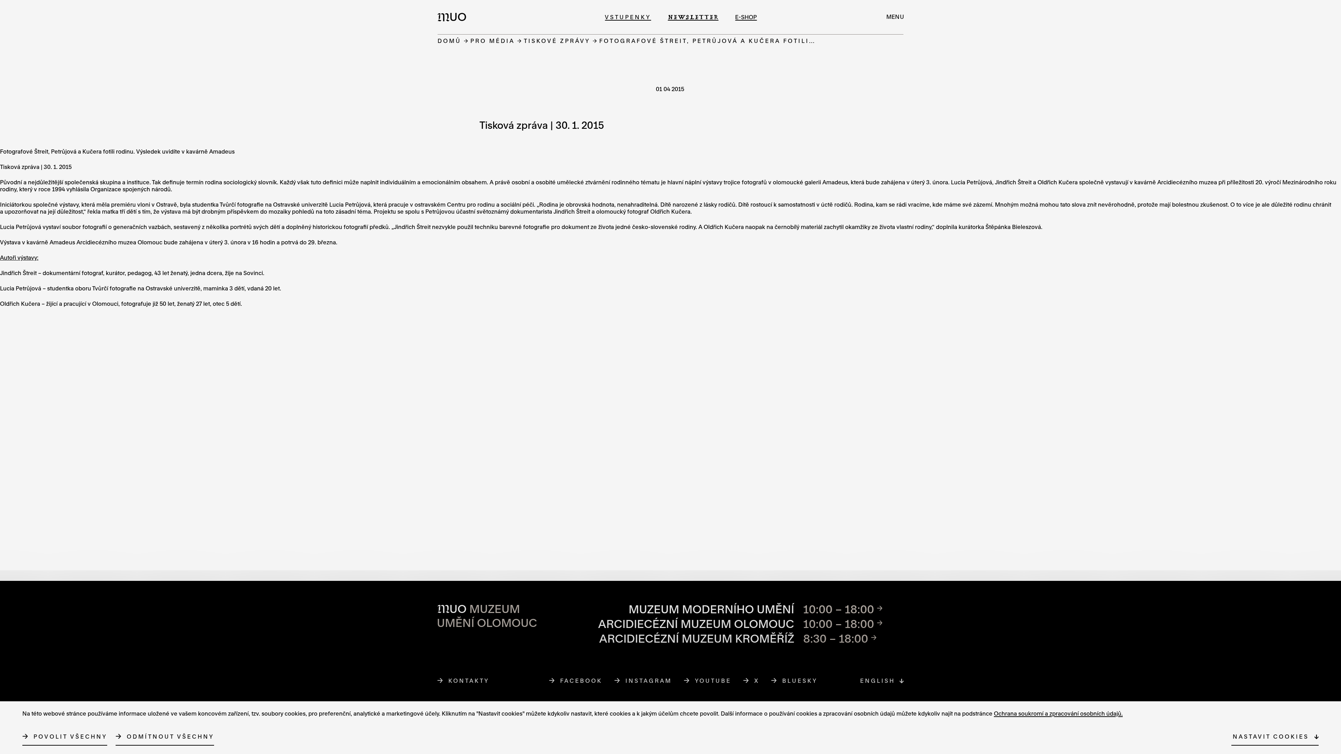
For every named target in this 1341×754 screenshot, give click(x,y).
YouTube (713, 680)
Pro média (492, 40)
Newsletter (693, 17)
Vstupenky (628, 17)
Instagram (648, 680)
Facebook (581, 680)
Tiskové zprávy (557, 40)
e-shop (746, 17)
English (877, 680)
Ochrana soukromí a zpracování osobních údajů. (1058, 713)
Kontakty (468, 680)
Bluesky (800, 680)
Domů (449, 40)
